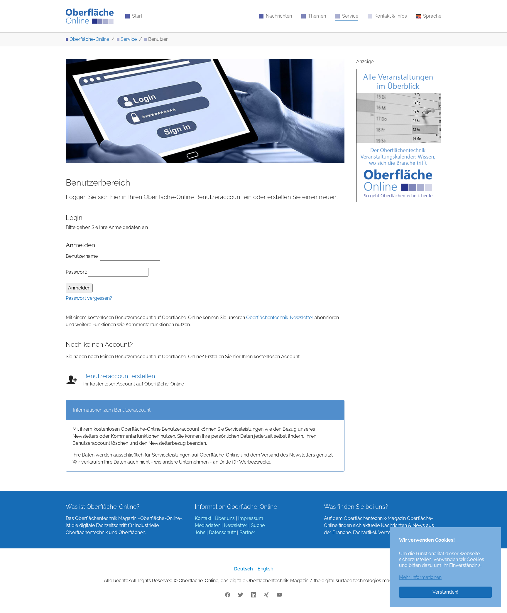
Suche (258, 525)
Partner (247, 532)
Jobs (200, 532)
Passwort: (77, 272)
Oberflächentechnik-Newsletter (279, 317)
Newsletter (235, 525)
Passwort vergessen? (89, 298)
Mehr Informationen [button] (420, 577)
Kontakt (203, 518)
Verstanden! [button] (445, 592)
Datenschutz (222, 532)
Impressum (250, 518)
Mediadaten (207, 525)
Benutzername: (83, 256)
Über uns (225, 518)
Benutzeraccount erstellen (119, 376)
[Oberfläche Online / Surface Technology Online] (90, 16)
